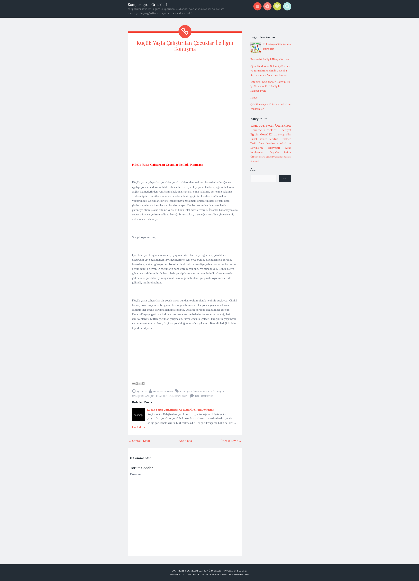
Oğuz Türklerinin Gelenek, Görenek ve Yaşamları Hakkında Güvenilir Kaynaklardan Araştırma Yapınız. (270, 70)
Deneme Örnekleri (263, 130)
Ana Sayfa (185, 441)
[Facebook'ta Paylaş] (143, 383)
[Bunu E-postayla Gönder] (133, 383)
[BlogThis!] (136, 383)
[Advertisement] (185, 78)
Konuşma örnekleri (193, 391)
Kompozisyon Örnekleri (147, 4)
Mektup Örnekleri (280, 139)
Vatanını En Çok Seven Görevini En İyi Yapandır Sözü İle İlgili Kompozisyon (270, 86)
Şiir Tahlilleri (266, 156)
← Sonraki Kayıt (139, 441)
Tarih (253, 143)
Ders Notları (267, 143)
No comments (204, 396)
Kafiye (253, 97)
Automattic (189, 574)
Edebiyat (285, 130)
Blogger (242, 570)
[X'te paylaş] (139, 383)
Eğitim (254, 134)
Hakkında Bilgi (163, 391)
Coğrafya (274, 152)
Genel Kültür (269, 134)
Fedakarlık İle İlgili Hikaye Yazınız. (270, 59)
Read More (138, 427)
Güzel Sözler (258, 139)
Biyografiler (284, 134)
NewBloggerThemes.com (234, 574)
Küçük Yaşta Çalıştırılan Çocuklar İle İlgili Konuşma (185, 45)
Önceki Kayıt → (230, 441)
